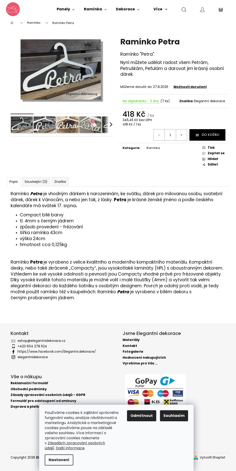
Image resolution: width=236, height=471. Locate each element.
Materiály (131, 340)
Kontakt (130, 346)
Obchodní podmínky (29, 389)
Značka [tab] (60, 181)
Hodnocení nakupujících (144, 357)
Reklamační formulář (29, 383)
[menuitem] (65, 9)
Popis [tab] (13, 181)
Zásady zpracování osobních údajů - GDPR (48, 395)
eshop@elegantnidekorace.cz (41, 340)
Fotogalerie (133, 351)
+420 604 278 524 (32, 346)
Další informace (70, 448)
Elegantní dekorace (209, 101)
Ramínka (153, 148)
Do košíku (210, 134)
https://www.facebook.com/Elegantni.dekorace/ (57, 351)
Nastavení (59, 459)
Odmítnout (141, 415)
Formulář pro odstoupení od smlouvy (43, 401)
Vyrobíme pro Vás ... (140, 363)
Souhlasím (174, 415)
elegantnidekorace (33, 357)
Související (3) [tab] (36, 181)
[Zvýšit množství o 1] (181, 134)
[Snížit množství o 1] (159, 134)
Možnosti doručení (190, 86)
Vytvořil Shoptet (212, 457)
